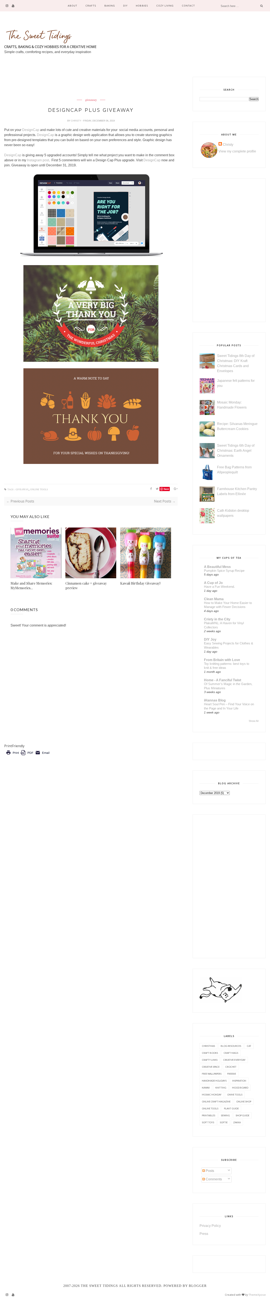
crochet (230, 1066)
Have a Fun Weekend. (219, 586)
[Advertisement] (81, 86)
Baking (109, 5)
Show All (254, 721)
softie (224, 1122)
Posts (209, 1171)
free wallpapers (211, 1073)
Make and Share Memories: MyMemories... (31, 585)
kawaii (206, 1087)
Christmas (208, 1046)
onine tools (234, 1094)
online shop (243, 1101)
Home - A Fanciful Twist (222, 680)
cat (249, 1046)
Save (166, 488)
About (72, 5)
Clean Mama (214, 599)
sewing (225, 1115)
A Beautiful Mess (217, 567)
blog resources (231, 1046)
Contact (188, 5)
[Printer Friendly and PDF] (27, 755)
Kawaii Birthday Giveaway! (140, 583)
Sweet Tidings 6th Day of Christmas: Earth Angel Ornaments (235, 450)
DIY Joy (210, 639)
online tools (39, 489)
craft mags (231, 1052)
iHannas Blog (215, 700)
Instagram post (38, 160)
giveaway (91, 100)
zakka (237, 1122)
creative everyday (234, 1059)
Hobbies (142, 5)
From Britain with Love (222, 660)
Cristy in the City (217, 619)
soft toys (208, 1122)
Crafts (90, 5)
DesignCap (30, 130)
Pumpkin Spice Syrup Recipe (224, 570)
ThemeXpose (257, 1295)
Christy (76, 120)
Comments (213, 1179)
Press (204, 1234)
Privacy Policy (210, 1226)
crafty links (209, 1059)
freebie (231, 1073)
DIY (125, 5)
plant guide (231, 1108)
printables (208, 1115)
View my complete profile (237, 151)
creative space (211, 1066)
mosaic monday (211, 1094)
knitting (220, 1087)
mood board (240, 1087)
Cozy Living (165, 5)
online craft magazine (216, 1101)
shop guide (242, 1115)
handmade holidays (214, 1080)
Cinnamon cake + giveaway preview (86, 585)
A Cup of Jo (213, 583)
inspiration (239, 1080)
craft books (210, 1052)
